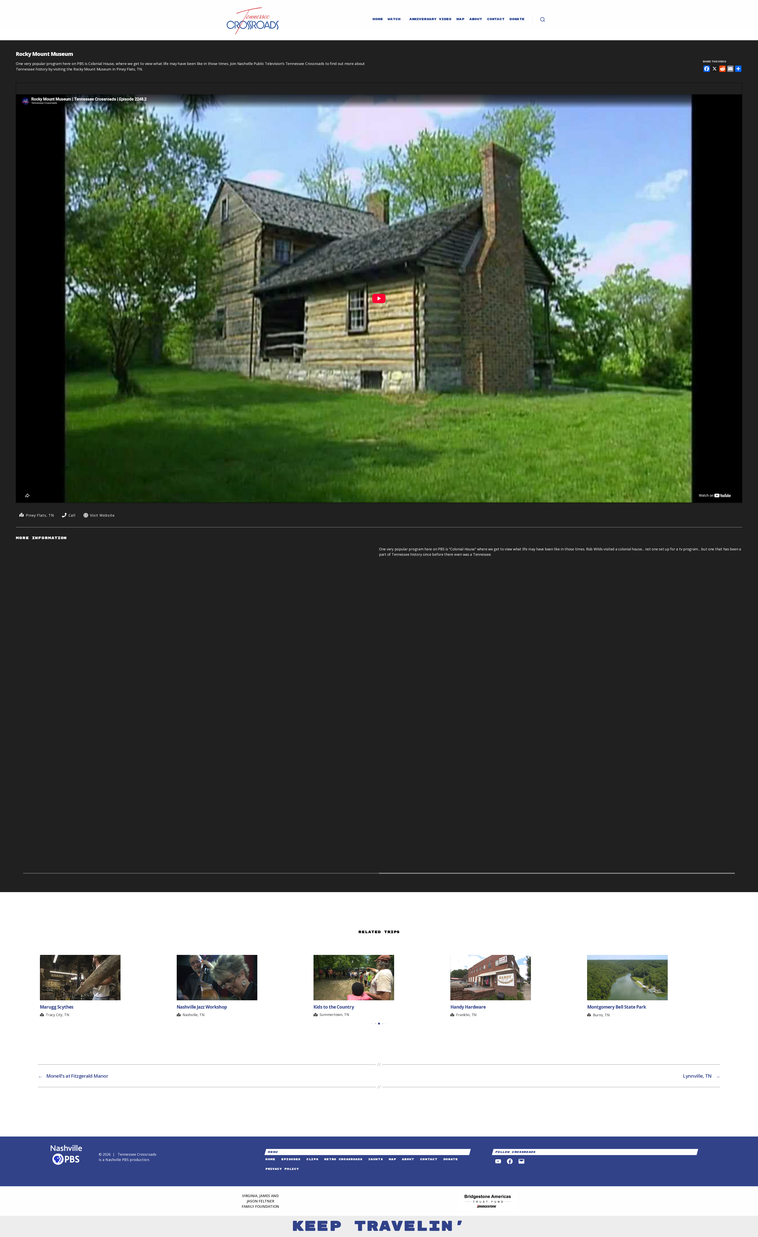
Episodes (290, 1159)
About (475, 19)
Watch (394, 19)
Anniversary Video (430, 19)
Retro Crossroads (343, 1159)
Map (460, 19)
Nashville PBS (117, 1159)
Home (377, 19)
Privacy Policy (282, 1169)
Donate (516, 19)
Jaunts (375, 1159)
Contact (496, 19)
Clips (312, 1159)
